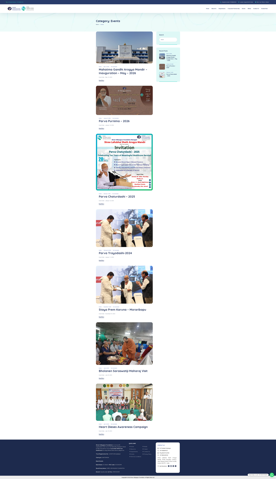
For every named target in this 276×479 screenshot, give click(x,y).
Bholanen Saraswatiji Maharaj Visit (123, 371)
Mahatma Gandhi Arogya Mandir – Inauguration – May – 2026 (123, 71)
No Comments (114, 66)
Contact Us (256, 8)
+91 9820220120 (232, 2)
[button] (272, 475)
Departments (222, 8)
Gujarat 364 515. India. (248, 2)
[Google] (173, 466)
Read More (101, 80)
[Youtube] (171, 466)
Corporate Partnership (234, 8)
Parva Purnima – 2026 (114, 121)
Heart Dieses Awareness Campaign (123, 427)
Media (249, 8)
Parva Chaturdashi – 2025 (117, 196)
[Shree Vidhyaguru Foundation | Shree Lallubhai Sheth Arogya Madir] (17, 8)
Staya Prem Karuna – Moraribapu (122, 309)
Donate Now (264, 8)
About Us (214, 8)
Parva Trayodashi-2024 (115, 253)
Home (207, 8)
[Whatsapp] (175, 466)
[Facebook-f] (168, 466)
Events (243, 8)
